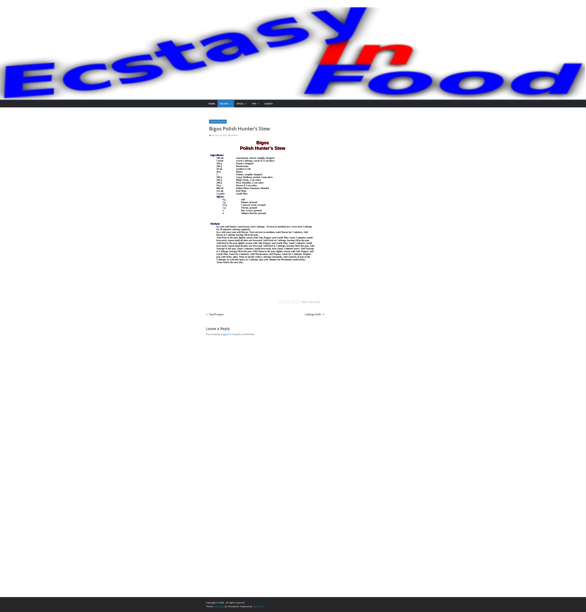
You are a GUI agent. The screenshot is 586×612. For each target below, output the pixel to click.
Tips (254, 103)
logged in (226, 334)
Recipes (224, 103)
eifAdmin (234, 135)
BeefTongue (217, 314)
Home (211, 103)
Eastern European (217, 122)
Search (268, 103)
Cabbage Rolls (313, 314)
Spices (240, 103)
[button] (230, 104)
